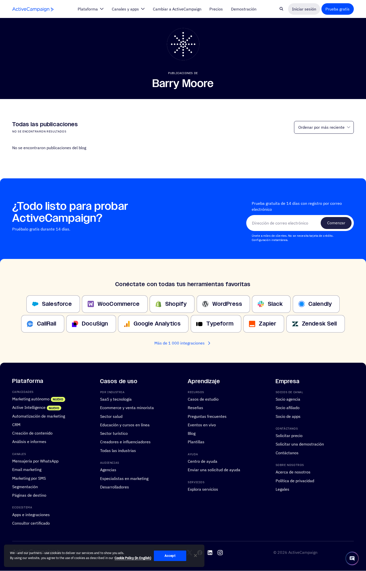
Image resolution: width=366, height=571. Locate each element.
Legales (282, 489)
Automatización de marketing (38, 416)
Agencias (108, 470)
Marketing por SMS (29, 478)
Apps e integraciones (31, 514)
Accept (170, 556)
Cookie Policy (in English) (133, 558)
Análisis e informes (29, 442)
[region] (104, 556)
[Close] (195, 555)
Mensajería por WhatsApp (35, 461)
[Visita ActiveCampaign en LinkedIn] (210, 553)
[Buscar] (281, 8)
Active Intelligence (29, 407)
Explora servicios (203, 489)
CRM (16, 424)
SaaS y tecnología (116, 399)
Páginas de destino (29, 495)
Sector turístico (114, 433)
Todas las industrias (118, 450)
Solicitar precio (289, 436)
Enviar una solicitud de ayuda (214, 470)
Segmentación (25, 486)
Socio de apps (288, 416)
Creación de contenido (32, 433)
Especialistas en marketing (124, 478)
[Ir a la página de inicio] (33, 9)
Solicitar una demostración (300, 444)
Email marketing (26, 469)
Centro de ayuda (202, 461)
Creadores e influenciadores (125, 442)
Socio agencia (288, 399)
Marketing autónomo (31, 399)
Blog (191, 433)
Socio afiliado (288, 408)
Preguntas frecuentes (207, 416)
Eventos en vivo (202, 425)
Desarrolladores (114, 487)
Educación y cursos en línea (125, 425)
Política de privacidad (295, 480)
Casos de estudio (203, 399)
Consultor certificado (31, 523)
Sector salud (111, 416)
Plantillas (196, 442)
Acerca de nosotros (293, 472)
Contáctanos (287, 453)
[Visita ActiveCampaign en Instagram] (220, 553)
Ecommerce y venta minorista (127, 408)
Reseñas (195, 408)
